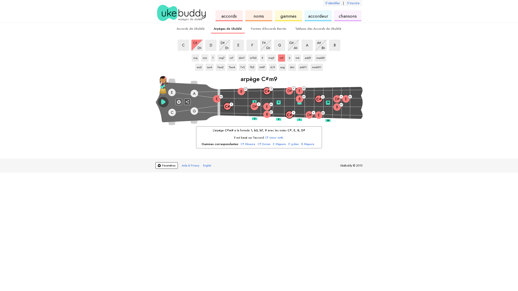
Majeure (279, 144)
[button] (163, 102)
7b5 (253, 66)
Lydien (293, 144)
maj (196, 57)
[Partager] (187, 102)
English (207, 165)
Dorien (264, 144)
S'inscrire (353, 3)
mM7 (263, 66)
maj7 (222, 57)
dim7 (242, 57)
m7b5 (254, 57)
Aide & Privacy (190, 165)
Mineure (248, 144)
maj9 (272, 57)
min (206, 57)
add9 (309, 57)
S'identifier (332, 3)
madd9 (320, 57)
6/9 (273, 66)
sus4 (210, 66)
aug (283, 66)
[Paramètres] (179, 102)
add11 (304, 66)
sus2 (200, 66)
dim (293, 66)
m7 (232, 57)
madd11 (316, 66)
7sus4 (233, 66)
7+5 (243, 66)
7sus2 (221, 66)
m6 (298, 57)
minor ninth (274, 137)
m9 (282, 57)
